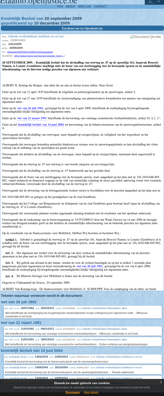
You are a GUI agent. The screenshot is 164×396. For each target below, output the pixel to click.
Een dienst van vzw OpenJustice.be (82, 28)
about (70, 6)
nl (150, 1)
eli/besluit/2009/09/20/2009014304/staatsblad (30, 52)
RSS (60, 6)
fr (158, 1)
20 (47, 18)
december (49, 23)
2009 (77, 18)
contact (100, 6)
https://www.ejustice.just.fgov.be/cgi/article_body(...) (39, 56)
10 (36, 23)
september (60, 18)
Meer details (91, 392)
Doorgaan (73, 392)
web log (84, 6)
